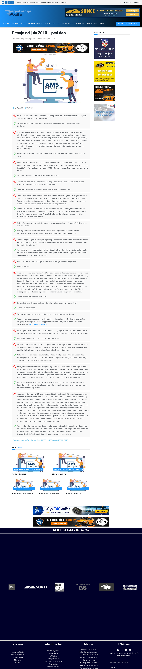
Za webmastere (17, 657)
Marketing (17, 660)
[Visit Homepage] (18, 12)
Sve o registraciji (34, 23)
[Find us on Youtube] (12, 2)
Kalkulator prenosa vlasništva (89, 655)
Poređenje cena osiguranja (89, 663)
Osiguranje (91, 23)
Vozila (55, 23)
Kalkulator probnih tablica (89, 665)
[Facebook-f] (122, 649)
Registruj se (137, 2)
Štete (66, 2)
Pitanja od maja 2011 (59, 474)
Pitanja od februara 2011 (73, 493)
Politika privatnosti (17, 655)
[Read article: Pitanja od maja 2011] (71, 462)
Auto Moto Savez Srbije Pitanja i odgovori (28, 469)
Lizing (62, 2)
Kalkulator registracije (23, 2)
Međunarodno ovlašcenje (38, 324)
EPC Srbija (53, 656)
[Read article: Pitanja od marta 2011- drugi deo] (24, 485)
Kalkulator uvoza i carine (88, 657)
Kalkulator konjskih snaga (89, 668)
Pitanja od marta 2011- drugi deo (22, 493)
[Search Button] (121, 2)
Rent (101, 23)
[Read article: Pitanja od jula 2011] (30, 462)
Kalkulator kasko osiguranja (88, 652)
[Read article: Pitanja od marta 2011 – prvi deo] (51, 485)
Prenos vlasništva (46, 2)
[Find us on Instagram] (6, 2)
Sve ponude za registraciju (53, 661)
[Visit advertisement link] (51, 48)
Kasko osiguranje (35, 2)
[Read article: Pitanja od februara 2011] (78, 485)
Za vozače (79, 23)
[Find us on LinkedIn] (9, 2)
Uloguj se (128, 2)
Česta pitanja (66, 23)
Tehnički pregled (53, 653)
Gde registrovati (17, 23)
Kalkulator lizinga (89, 660)
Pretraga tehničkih (53, 659)
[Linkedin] (126, 649)
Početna (6, 23)
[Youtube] (130, 649)
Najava (47, 23)
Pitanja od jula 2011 (19, 474)
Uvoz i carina (56, 2)
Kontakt (17, 663)
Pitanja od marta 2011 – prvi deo (49, 493)
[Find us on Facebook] (3, 2)
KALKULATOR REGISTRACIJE (128, 23)
